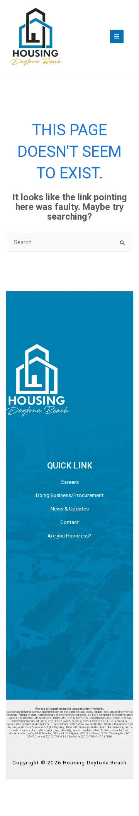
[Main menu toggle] (117, 36)
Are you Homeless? (69, 535)
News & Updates (70, 508)
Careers (70, 482)
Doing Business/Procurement (69, 495)
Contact (69, 522)
